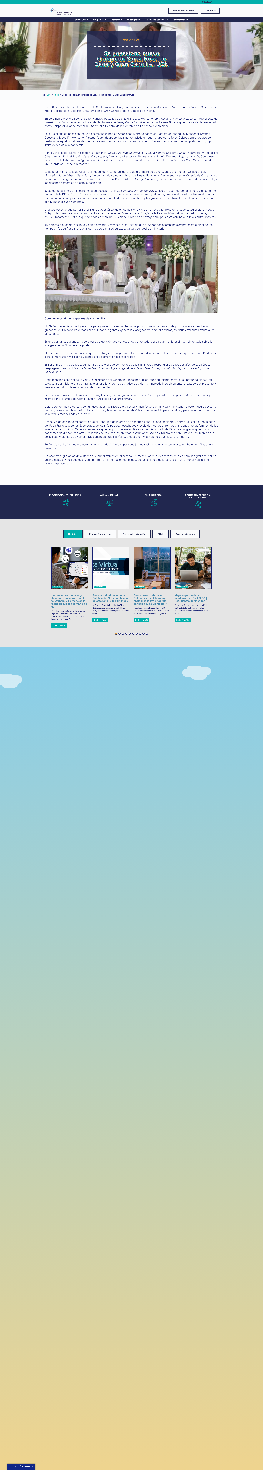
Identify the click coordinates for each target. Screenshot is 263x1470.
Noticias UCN (99, 587)
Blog (57, 94)
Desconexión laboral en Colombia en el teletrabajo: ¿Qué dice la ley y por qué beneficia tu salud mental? (150, 599)
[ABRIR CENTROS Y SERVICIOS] (167, 19)
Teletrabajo (57, 587)
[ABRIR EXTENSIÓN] (122, 19)
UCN (49, 94)
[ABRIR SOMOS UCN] (88, 19)
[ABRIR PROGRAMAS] (105, 19)
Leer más (59, 625)
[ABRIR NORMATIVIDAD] (187, 19)
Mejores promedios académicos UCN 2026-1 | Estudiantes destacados (191, 598)
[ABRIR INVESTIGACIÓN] (142, 19)
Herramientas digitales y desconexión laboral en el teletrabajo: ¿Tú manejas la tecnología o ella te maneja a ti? (69, 601)
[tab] (73, 534)
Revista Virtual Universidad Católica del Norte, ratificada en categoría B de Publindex (110, 598)
